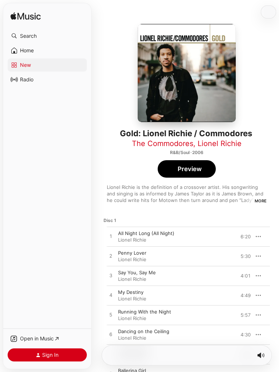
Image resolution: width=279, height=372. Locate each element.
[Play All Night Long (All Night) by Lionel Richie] (111, 236)
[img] (26, 16)
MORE (261, 200)
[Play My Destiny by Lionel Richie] (111, 295)
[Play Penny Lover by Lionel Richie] (111, 256)
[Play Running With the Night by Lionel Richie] (111, 315)
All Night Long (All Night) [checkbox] (146, 233)
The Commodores (162, 143)
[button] (47, 36)
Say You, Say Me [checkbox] (137, 272)
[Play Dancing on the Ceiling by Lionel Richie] (111, 334)
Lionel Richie (220, 143)
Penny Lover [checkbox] (132, 253)
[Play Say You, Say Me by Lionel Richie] (111, 275)
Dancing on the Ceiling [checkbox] (143, 331)
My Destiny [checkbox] (130, 292)
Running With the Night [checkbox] (144, 312)
